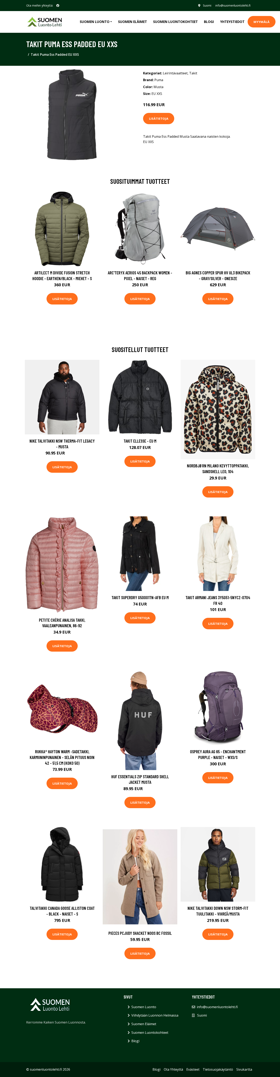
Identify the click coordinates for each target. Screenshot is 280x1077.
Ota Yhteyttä (173, 1069)
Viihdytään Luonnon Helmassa (154, 1015)
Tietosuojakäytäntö (218, 1069)
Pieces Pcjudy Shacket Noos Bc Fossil (140, 933)
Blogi (209, 21)
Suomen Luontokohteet (175, 21)
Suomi (207, 5)
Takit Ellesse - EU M (140, 440)
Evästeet (192, 1069)
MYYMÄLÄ (262, 22)
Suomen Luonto (143, 1007)
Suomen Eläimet (132, 21)
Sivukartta (244, 1069)
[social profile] (58, 5)
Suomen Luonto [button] (94, 21)
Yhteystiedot (232, 21)
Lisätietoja (158, 118)
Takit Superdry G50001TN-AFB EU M (140, 597)
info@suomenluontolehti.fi (232, 5)
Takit (193, 73)
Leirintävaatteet (175, 73)
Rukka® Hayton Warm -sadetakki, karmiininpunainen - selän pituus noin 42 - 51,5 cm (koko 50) (62, 757)
